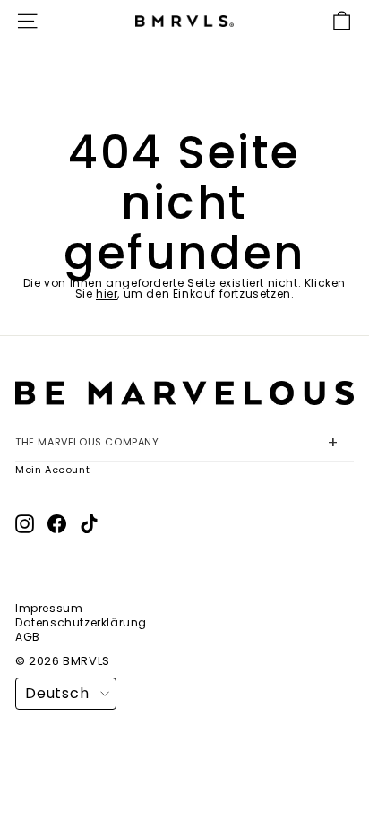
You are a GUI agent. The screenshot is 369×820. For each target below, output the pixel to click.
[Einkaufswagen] (342, 21)
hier (106, 293)
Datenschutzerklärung (81, 623)
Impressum (48, 608)
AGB (27, 637)
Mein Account (52, 469)
